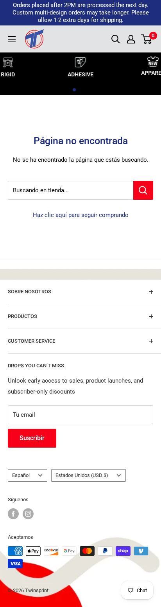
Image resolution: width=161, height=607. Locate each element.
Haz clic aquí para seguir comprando (81, 215)
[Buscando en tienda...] (143, 190)
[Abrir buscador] (115, 39)
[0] (147, 39)
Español (21, 475)
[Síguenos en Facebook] (13, 513)
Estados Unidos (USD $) (81, 475)
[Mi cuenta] (131, 39)
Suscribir (32, 438)
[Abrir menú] (12, 39)
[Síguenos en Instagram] (28, 513)
